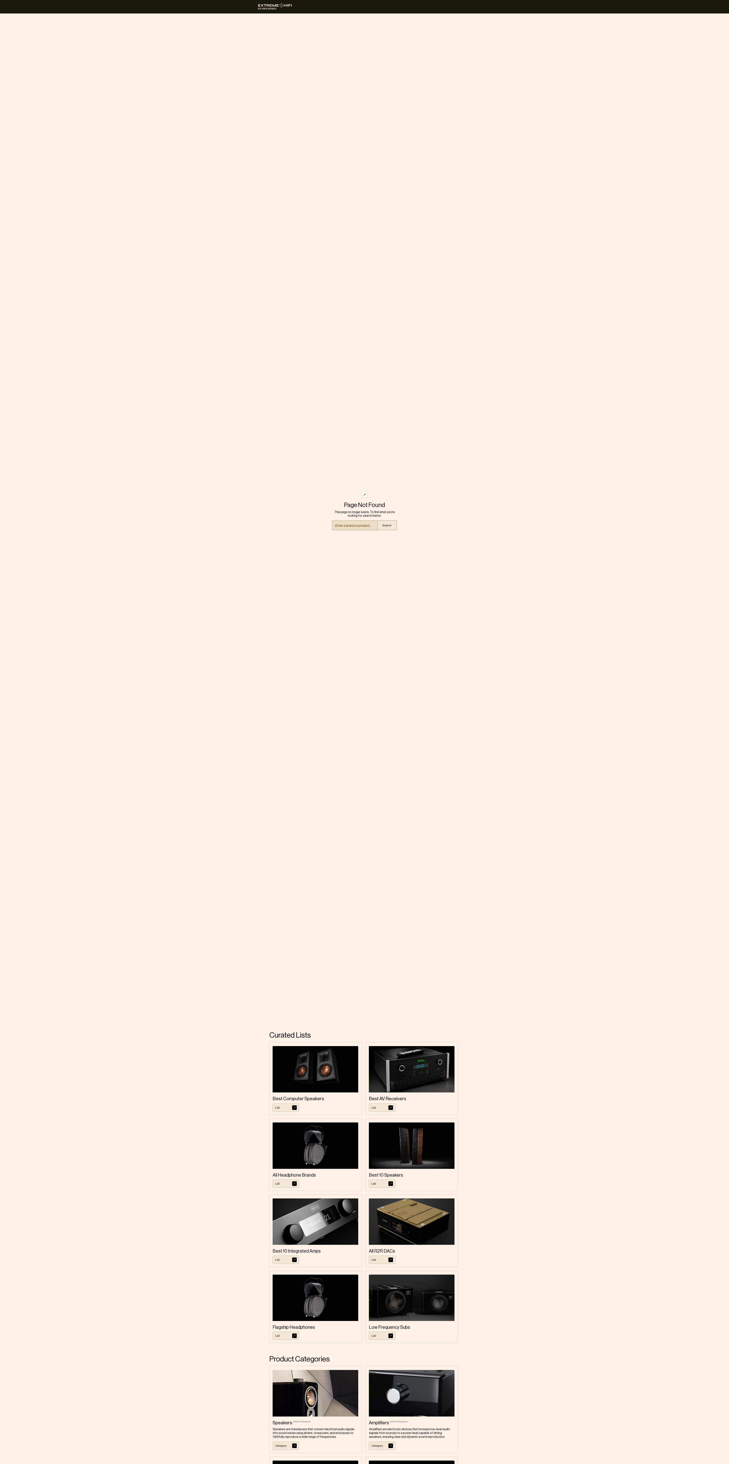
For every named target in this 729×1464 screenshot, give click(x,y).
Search (387, 525)
